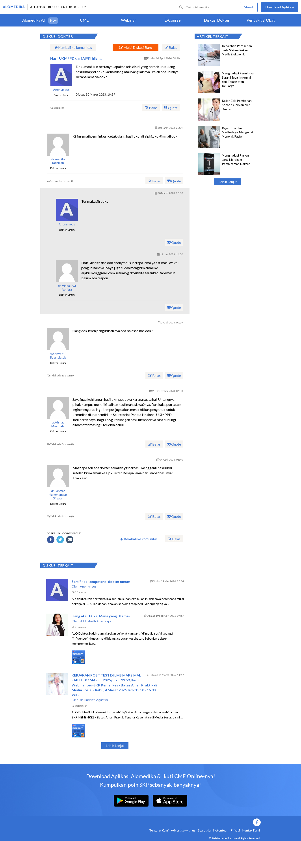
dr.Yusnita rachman (58, 161)
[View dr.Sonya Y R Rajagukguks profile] (58, 339)
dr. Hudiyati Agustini (94, 700)
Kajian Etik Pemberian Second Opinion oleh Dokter (237, 105)
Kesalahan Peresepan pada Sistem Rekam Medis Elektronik (237, 50)
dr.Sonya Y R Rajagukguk (58, 355)
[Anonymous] (67, 210)
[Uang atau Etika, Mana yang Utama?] (57, 625)
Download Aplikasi (279, 7)
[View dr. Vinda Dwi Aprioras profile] (67, 271)
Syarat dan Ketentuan (213, 830)
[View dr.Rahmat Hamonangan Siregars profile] (58, 476)
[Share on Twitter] (60, 540)
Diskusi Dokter (217, 20)
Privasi (235, 830)
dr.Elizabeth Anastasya (95, 621)
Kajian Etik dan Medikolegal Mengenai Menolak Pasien (237, 132)
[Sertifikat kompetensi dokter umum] (57, 590)
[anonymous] (61, 75)
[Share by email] (70, 540)
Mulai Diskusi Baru (137, 47)
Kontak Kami (251, 830)
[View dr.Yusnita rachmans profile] (58, 145)
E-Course (172, 20)
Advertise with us (183, 830)
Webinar (128, 20)
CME (84, 20)
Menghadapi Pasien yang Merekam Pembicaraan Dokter (236, 159)
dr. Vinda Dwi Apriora (67, 287)
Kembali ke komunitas (75, 47)
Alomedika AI (33, 20)
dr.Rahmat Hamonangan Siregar (58, 494)
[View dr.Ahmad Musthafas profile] (58, 408)
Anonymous (61, 89)
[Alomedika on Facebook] (183, 822)
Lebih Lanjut (228, 182)
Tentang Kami (159, 830)
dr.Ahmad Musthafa (58, 424)
